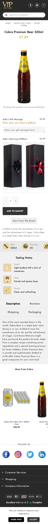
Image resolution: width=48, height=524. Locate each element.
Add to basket (15, 211)
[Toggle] (2, 473)
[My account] (30, 5)
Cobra (24, 25)
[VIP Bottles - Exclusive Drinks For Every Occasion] (13, 5)
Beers (37, 23)
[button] (37, 5)
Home (8, 23)
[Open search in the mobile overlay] (24, 15)
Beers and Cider (22, 23)
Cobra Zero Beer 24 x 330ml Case (16, 423)
